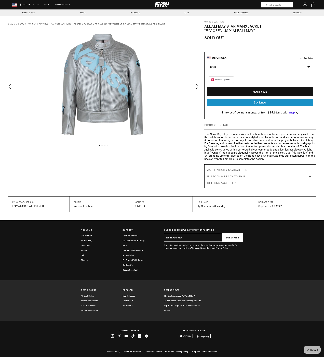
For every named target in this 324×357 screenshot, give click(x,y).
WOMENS (135, 12)
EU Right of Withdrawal (133, 259)
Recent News (171, 290)
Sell (46, 4)
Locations (85, 245)
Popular (128, 290)
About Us (86, 229)
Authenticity (62, 4)
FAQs (125, 245)
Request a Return (130, 269)
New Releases (129, 295)
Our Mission (86, 235)
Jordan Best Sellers (89, 300)
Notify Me (260, 92)
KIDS (186, 12)
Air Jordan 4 (128, 305)
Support (128, 229)
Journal (84, 250)
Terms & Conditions (132, 351)
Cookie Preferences (153, 351)
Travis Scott (128, 300)
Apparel (43, 24)
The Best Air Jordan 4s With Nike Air (180, 295)
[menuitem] (36, 5)
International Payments (133, 250)
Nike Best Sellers (88, 305)
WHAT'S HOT (28, 12)
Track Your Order (130, 235)
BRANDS (297, 12)
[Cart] (313, 4)
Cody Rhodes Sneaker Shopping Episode (182, 300)
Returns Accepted (221, 183)
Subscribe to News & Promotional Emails (189, 229)
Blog (36, 4)
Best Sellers (88, 290)
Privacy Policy (113, 351)
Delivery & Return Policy (133, 240)
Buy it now (260, 102)
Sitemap (84, 259)
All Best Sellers (87, 295)
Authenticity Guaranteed (227, 170)
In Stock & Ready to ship (226, 176)
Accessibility (128, 255)
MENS (83, 12)
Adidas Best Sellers (89, 310)
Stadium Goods (17, 24)
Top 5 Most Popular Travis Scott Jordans (182, 305)
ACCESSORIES (241, 12)
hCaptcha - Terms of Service (204, 351)
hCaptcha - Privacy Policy (176, 351)
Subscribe (232, 237)
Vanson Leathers (61, 24)
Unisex (32, 24)
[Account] (305, 4)
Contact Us (128, 264)
